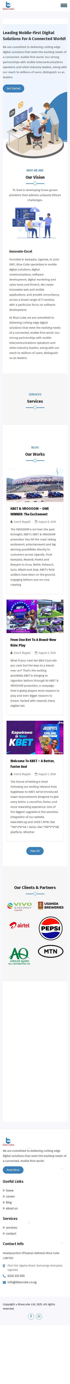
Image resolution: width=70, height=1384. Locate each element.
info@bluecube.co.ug (22, 1282)
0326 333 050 (16, 1276)
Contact (11, 1233)
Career (10, 1196)
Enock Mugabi (22, 521)
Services (11, 1227)
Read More (13, 1170)
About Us (12, 1208)
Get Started (13, 88)
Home (10, 1190)
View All (35, 851)
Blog (9, 1202)
